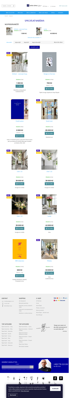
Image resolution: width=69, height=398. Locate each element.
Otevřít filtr (34, 47)
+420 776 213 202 (61, 364)
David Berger (39, 314)
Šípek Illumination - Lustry (25, 326)
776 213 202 (6, 303)
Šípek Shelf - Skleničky (7, 331)
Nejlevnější (18, 42)
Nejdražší (26, 42)
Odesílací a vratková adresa (25, 313)
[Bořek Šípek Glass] (61, 378)
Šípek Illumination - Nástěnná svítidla (23, 333)
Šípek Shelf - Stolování (7, 343)
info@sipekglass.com (9, 301)
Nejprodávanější (36, 42)
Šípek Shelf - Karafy (6, 333)
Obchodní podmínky (23, 303)
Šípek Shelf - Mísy (6, 338)
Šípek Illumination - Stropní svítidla (25, 341)
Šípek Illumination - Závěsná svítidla (25, 329)
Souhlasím (55, 389)
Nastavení (13, 395)
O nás (37, 303)
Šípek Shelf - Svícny (6, 336)
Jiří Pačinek (38, 301)
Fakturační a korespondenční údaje (26, 310)
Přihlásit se (31, 366)
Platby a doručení (40, 308)
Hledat (13, 6)
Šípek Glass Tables (23, 344)
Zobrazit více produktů (34, 37)
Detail (20, 86)
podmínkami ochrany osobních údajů (24, 369)
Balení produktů (40, 310)
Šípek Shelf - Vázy (6, 340)
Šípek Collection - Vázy (7, 326)
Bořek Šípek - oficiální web (42, 312)
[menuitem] (10, 12)
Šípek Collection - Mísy (7, 329)
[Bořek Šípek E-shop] (55, 378)
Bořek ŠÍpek (39, 305)
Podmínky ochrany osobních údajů (25, 306)
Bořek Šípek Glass (8, 306)
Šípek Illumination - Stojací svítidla (25, 337)
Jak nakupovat (22, 301)
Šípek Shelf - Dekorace (7, 345)
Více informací (25, 391)
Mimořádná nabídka (23, 346)
